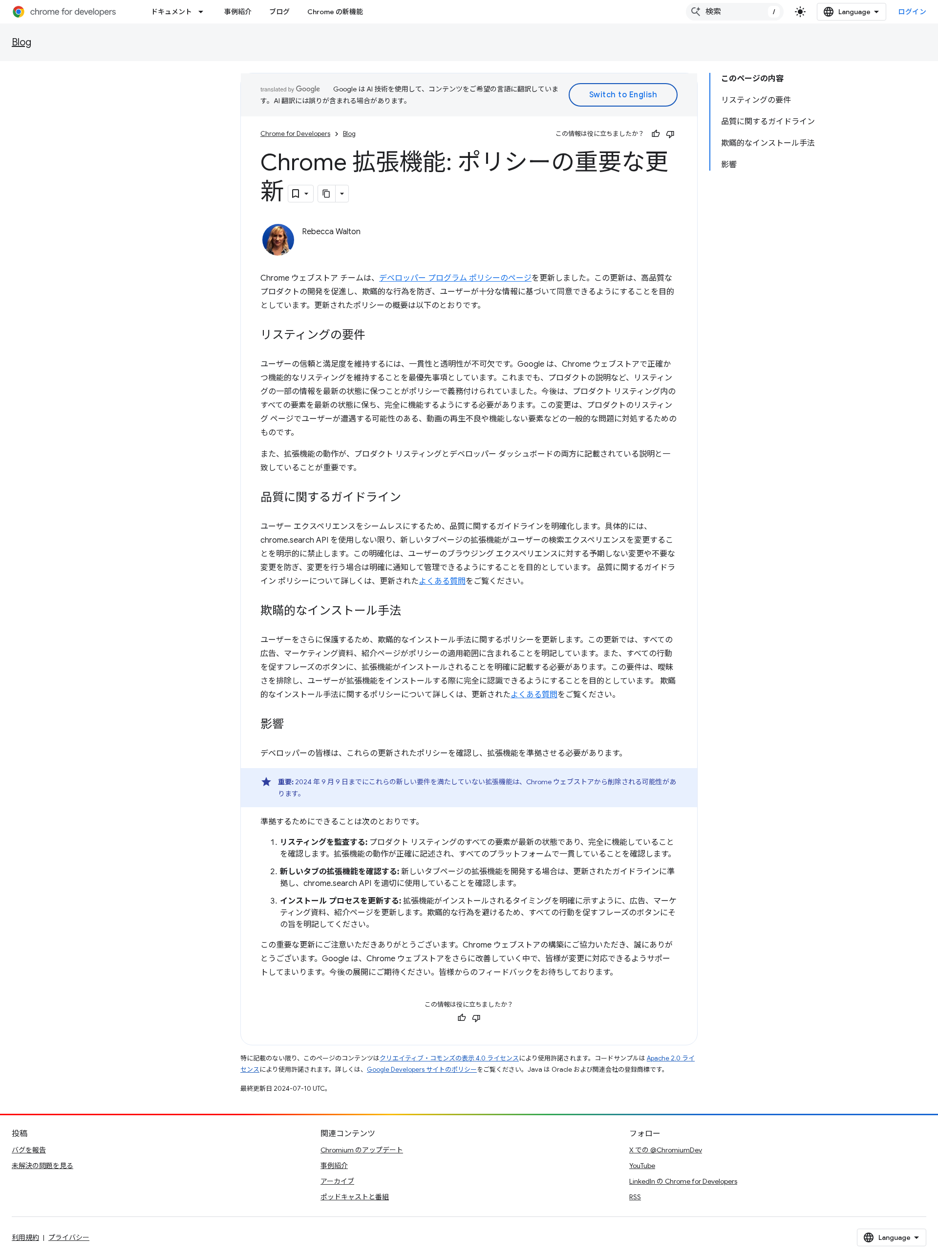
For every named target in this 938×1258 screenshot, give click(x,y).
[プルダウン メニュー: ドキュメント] (203, 12)
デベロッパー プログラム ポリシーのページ (455, 278)
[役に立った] (655, 134)
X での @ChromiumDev (665, 1150)
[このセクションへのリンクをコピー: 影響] (293, 725)
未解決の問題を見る (42, 1165)
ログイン (912, 11)
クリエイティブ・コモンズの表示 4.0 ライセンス (449, 1058)
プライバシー (68, 1237)
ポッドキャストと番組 (354, 1196)
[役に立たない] (670, 134)
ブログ (279, 11)
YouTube (642, 1165)
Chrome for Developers (295, 134)
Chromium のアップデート (361, 1150)
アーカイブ (337, 1181)
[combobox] (735, 12)
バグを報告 (29, 1150)
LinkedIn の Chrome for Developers (683, 1181)
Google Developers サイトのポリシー (422, 1069)
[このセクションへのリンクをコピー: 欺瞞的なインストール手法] (411, 612)
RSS (635, 1196)
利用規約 (25, 1237)
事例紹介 (238, 11)
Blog (21, 42)
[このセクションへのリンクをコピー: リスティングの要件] (375, 336)
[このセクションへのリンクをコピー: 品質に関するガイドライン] (411, 498)
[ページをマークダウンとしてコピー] (327, 193)
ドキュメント (171, 11)
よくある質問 (442, 581)
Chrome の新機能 (335, 11)
